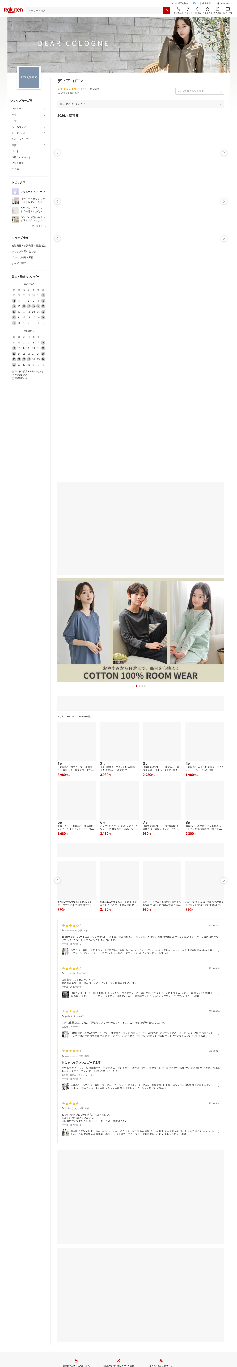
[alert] (140, 104)
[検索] (166, 10)
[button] (225, 3)
